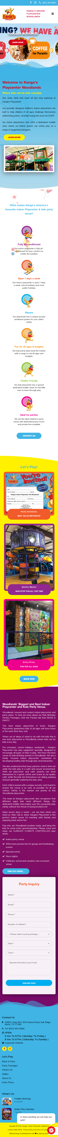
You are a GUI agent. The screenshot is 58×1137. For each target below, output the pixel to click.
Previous (3, 43)
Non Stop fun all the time (29, 591)
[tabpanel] (29, 49)
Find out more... (16, 871)
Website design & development (20, 1133)
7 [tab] (36, 60)
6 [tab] (33, 60)
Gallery (5, 1074)
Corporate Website (14, 1042)
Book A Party (8, 1061)
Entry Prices (8, 1082)
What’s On (7, 1069)
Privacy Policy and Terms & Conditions (37, 1130)
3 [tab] (25, 60)
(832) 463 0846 (49, 2)
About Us (6, 1078)
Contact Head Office (15, 1130)
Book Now (29, 679)
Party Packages (10, 1065)
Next (55, 43)
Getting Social (44, 1133)
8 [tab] (39, 60)
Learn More (17, 42)
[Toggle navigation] (53, 14)
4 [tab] (28, 60)
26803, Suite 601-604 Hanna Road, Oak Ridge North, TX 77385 (27, 1023)
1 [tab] (20, 60)
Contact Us (29, 436)
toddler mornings (22, 1098)
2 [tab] (23, 60)
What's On (8, 1093)
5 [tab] (31, 60)
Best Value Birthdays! (29, 516)
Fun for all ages (29, 666)
